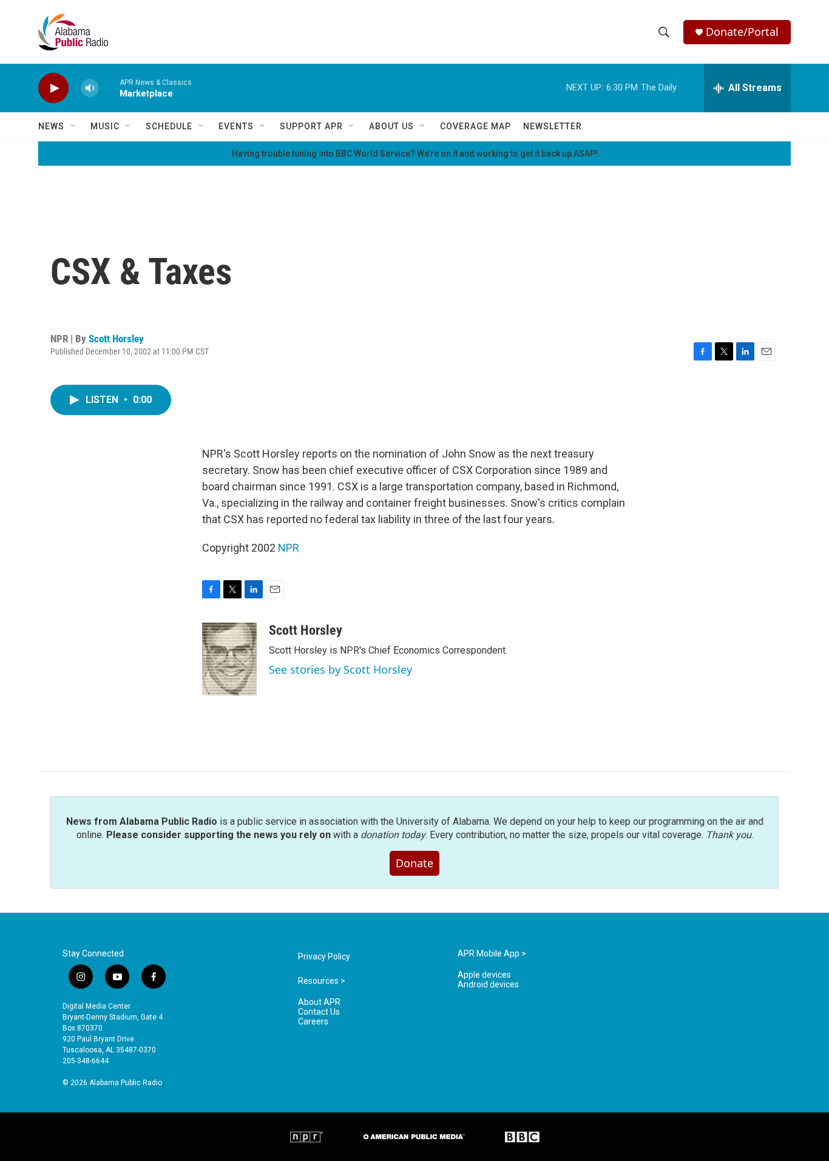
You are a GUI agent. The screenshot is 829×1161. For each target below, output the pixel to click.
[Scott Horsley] (229, 659)
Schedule (169, 126)
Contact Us (319, 1012)
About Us (391, 126)
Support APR (311, 126)
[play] (53, 88)
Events (236, 126)
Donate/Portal (742, 31)
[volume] (90, 88)
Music (105, 126)
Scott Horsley (116, 339)
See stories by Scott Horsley (340, 669)
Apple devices (484, 975)
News (51, 126)
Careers (313, 1021)
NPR (288, 547)
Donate (414, 863)
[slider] (109, 87)
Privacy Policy (324, 956)
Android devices (488, 984)
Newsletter (552, 126)
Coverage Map (475, 126)
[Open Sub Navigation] (73, 126)
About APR (319, 1002)
